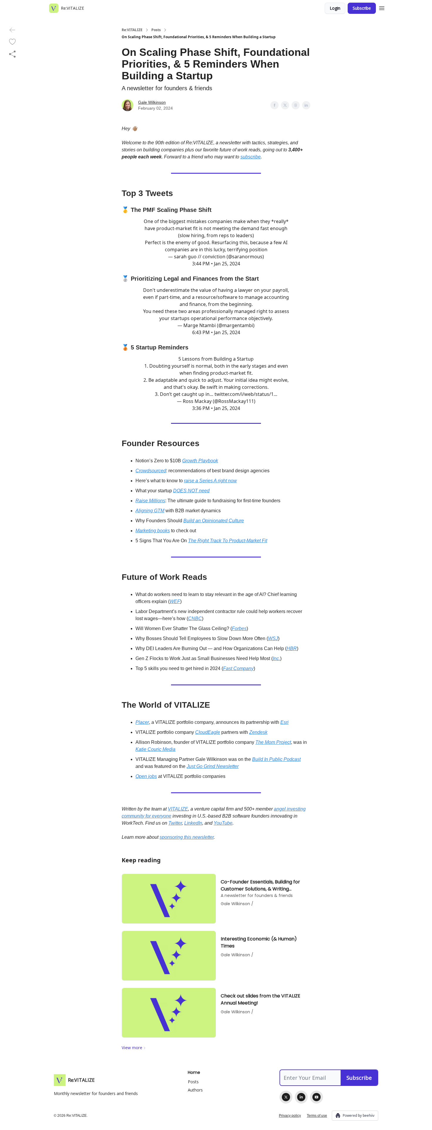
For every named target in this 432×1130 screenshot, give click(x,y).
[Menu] (381, 7)
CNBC (195, 618)
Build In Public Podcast (276, 759)
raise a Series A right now (210, 480)
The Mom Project (273, 742)
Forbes (239, 628)
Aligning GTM (149, 510)
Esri (284, 722)
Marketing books (152, 530)
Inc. (276, 658)
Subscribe (362, 8)
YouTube (223, 823)
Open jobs (146, 776)
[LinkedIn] (301, 1097)
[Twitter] (285, 1097)
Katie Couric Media (155, 749)
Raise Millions (150, 500)
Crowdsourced (150, 470)
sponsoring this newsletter (187, 837)
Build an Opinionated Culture (213, 520)
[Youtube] (316, 1097)
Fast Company (238, 668)
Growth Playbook (200, 460)
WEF (175, 601)
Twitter (175, 823)
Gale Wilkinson (152, 102)
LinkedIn (193, 823)
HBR (292, 648)
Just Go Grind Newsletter (213, 766)
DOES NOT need (191, 490)
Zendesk (258, 732)
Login (335, 8)
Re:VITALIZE (132, 30)
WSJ (273, 638)
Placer (142, 722)
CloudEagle (207, 732)
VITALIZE (178, 808)
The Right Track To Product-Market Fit (227, 540)
